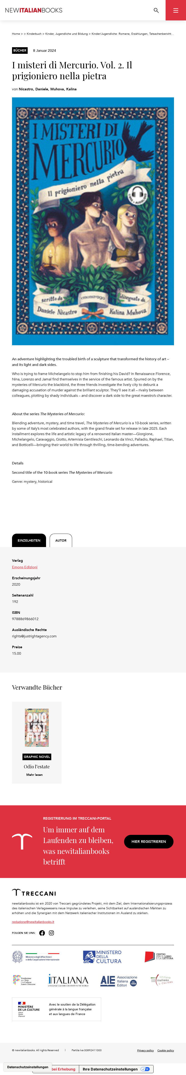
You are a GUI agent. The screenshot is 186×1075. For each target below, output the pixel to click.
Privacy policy (145, 1050)
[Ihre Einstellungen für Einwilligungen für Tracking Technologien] (28, 1067)
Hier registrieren (149, 841)
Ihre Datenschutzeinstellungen (110, 1069)
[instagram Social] (51, 932)
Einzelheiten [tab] (29, 540)
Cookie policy (165, 1050)
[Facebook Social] (42, 932)
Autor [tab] (60, 540)
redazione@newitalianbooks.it (33, 921)
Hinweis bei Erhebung (55, 1069)
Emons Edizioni (24, 567)
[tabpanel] (93, 607)
